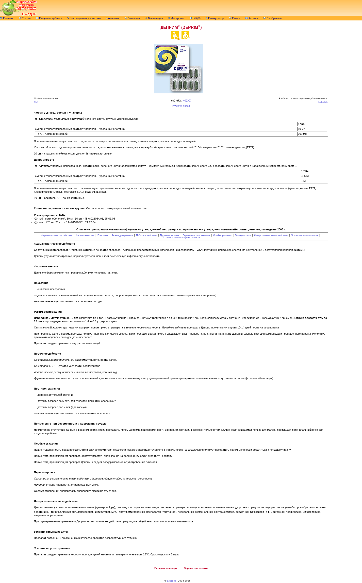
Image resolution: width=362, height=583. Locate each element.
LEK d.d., (323, 102)
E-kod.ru (172, 580)
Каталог (253, 18)
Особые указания (222, 235)
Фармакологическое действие (56, 235)
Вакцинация (155, 18)
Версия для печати (196, 568)
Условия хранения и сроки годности (181, 237)
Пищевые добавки (50, 18)
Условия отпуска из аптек (304, 235)
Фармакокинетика (85, 235)
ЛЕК (36, 102)
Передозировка (243, 235)
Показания (103, 235)
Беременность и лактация (196, 235)
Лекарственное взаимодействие (271, 235)
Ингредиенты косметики (85, 18)
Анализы (113, 18)
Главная (7, 18)
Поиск (235, 18)
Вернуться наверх (165, 568)
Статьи (26, 18)
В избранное (274, 18)
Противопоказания (169, 235)
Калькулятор (215, 18)
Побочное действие (146, 235)
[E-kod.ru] (18, 15)
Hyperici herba (181, 105)
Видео (196, 18)
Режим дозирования (122, 235)
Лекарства (177, 18)
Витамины (133, 18)
